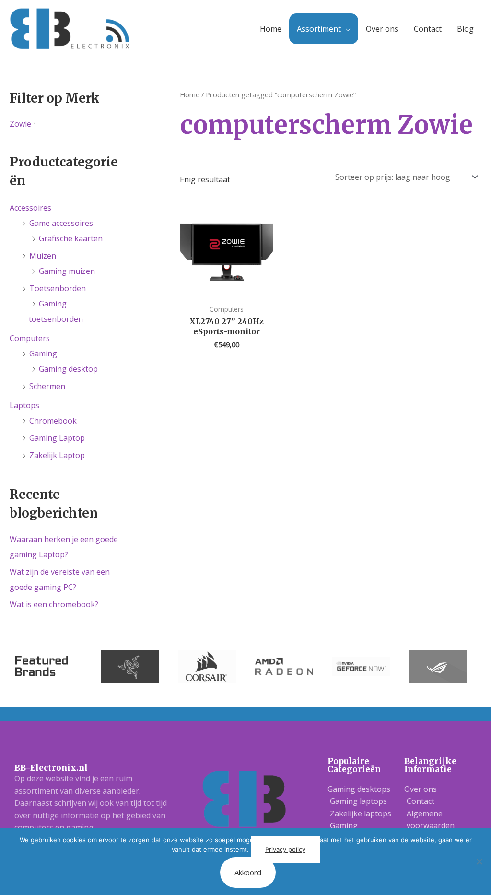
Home (270, 29)
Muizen (42, 255)
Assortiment (319, 29)
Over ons (382, 29)
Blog (465, 29)
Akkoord (247, 872)
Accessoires (30, 207)
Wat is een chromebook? (54, 604)
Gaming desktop (68, 369)
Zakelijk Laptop (57, 455)
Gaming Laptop (57, 438)
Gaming (43, 353)
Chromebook (53, 420)
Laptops (24, 405)
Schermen (47, 386)
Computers (30, 338)
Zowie (20, 123)
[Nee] (479, 861)
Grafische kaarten (71, 238)
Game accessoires (61, 223)
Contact (428, 29)
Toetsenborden (57, 288)
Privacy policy (285, 849)
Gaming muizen (67, 271)
